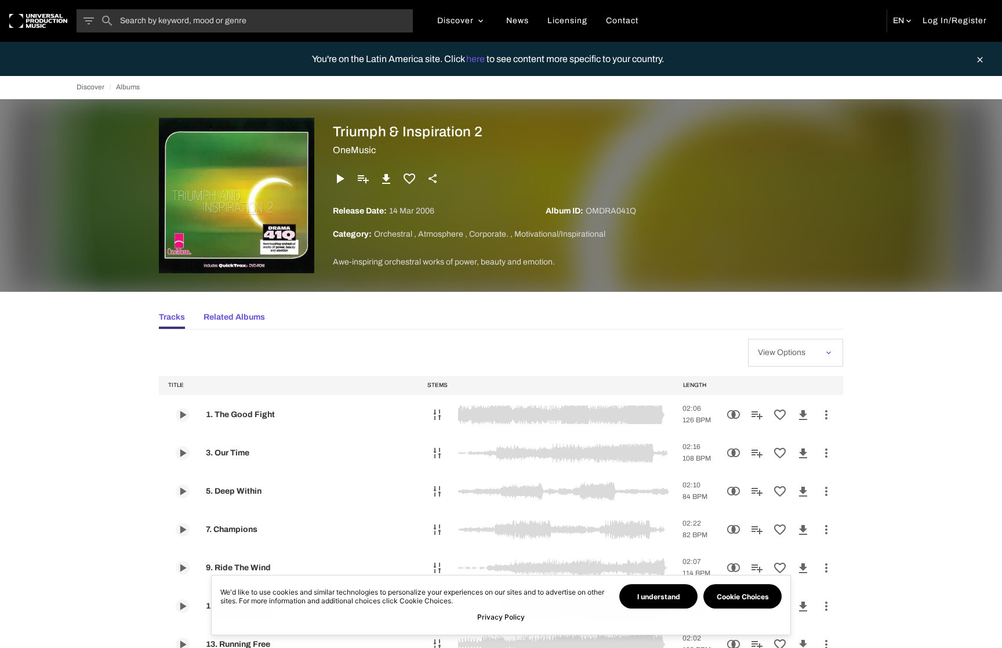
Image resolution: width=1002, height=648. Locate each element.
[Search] (107, 21)
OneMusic (354, 150)
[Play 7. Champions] (183, 530)
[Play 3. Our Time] (183, 453)
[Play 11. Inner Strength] (183, 606)
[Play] (340, 179)
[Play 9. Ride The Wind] (183, 568)
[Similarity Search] (733, 415)
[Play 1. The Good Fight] (183, 415)
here (476, 59)
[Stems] (437, 415)
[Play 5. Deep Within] (183, 491)
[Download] (386, 179)
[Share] (433, 179)
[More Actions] (826, 415)
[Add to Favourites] (409, 179)
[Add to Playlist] (363, 179)
